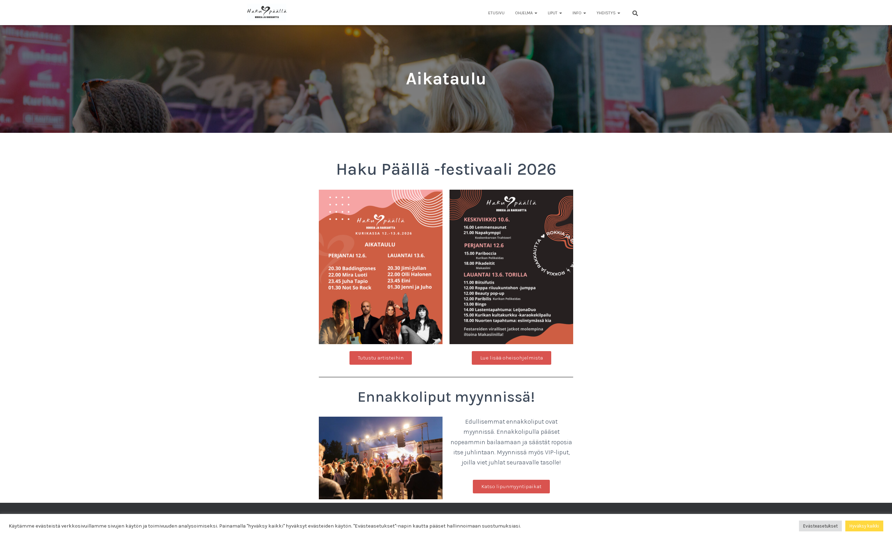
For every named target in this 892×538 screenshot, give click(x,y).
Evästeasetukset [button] (820, 526)
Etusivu (496, 12)
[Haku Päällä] (267, 12)
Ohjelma (524, 12)
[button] (535, 12)
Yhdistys (607, 12)
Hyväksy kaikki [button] (864, 526)
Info (577, 12)
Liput (553, 12)
